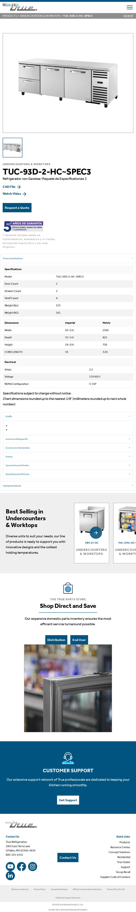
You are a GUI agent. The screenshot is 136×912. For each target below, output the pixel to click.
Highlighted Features (12, 486)
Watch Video (12, 194)
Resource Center (120, 847)
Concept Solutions (119, 852)
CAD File (9, 187)
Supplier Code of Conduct (115, 877)
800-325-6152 (14, 854)
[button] (96, 533)
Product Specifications (13, 258)
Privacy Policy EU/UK (116, 889)
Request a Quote (17, 208)
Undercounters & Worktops (40, 15)
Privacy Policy (40, 889)
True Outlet (123, 862)
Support (125, 867)
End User (79, 640)
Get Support (68, 800)
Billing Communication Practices (87, 889)
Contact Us (68, 858)
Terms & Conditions (20, 889)
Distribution (56, 640)
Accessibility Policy (59, 889)
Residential (123, 857)
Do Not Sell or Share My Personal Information (68, 910)
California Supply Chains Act (68, 898)
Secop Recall (123, 872)
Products (10, 15)
